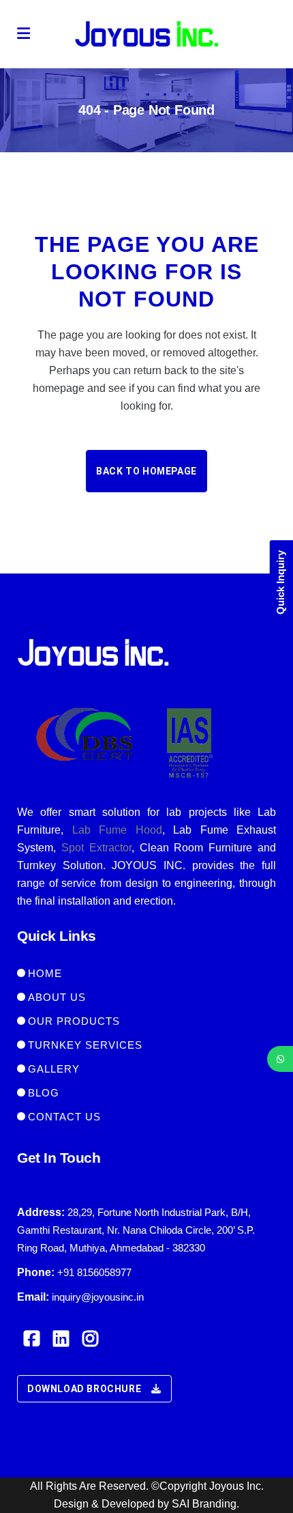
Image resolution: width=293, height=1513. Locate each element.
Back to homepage (146, 471)
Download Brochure (84, 1388)
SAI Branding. (205, 1504)
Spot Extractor (96, 847)
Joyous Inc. (236, 1486)
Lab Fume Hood (117, 830)
